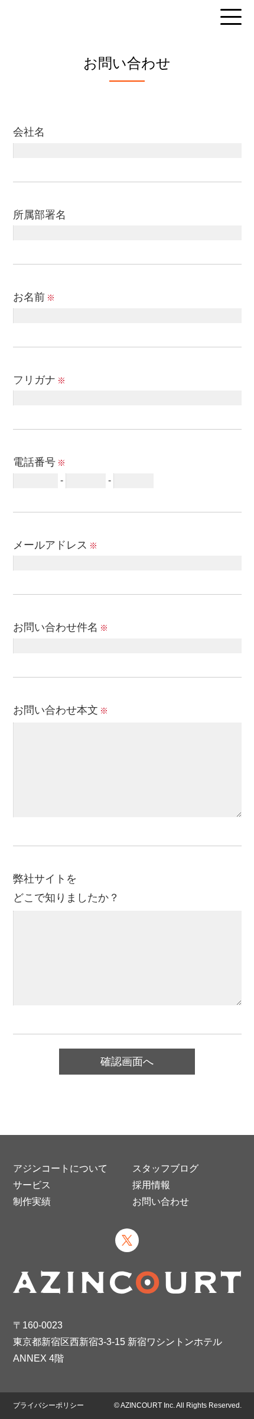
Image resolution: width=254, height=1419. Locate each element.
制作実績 (32, 1202)
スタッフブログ (165, 1168)
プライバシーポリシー (48, 1405)
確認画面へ (127, 1062)
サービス (32, 1185)
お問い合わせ (160, 1202)
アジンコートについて (60, 1168)
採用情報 (151, 1185)
